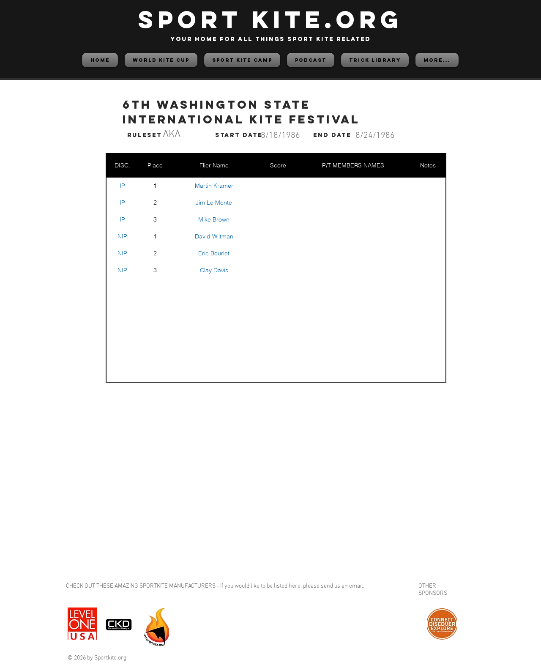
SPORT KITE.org (270, 19)
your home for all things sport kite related (270, 39)
